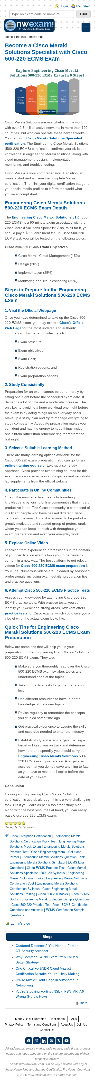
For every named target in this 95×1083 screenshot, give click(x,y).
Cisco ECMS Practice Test (46, 868)
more (83, 1003)
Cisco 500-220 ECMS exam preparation (53, 566)
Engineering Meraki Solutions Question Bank (53, 857)
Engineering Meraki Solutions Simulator (37, 862)
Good (15, 823)
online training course (23, 465)
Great (19, 823)
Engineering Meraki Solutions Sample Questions (55, 899)
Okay (11, 823)
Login (63, 6)
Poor (7, 823)
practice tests (16, 613)
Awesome (23, 823)
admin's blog (35, 37)
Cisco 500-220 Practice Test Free (35, 905)
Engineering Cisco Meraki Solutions (48, 756)
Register (82, 6)
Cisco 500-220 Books (53, 894)
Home (9, 37)
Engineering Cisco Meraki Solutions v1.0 (45, 217)
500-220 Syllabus (52, 873)
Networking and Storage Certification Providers (44, 1069)
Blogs (20, 37)
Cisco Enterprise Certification (30, 836)
